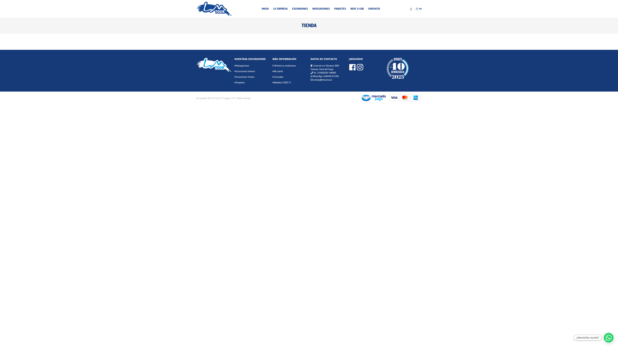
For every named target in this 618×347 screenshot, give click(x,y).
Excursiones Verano (245, 77)
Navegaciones (242, 65)
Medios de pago (244, 98)
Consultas (278, 77)
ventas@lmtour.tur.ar (322, 80)
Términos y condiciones (285, 65)
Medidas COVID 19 (282, 82)
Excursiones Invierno (245, 71)
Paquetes (240, 82)
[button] (608, 338)
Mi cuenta (278, 71)
